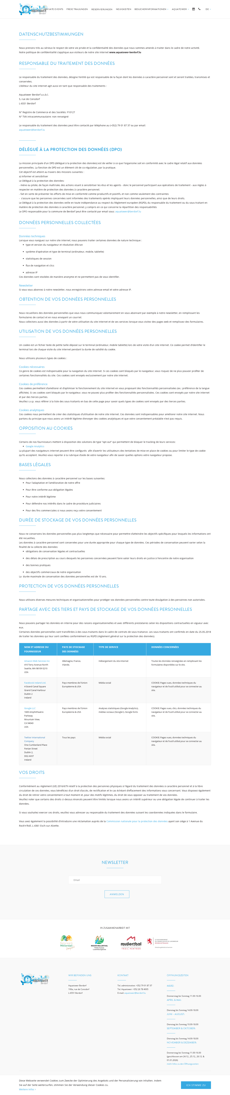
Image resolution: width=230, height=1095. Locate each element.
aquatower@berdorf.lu (32, 129)
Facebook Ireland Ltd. (35, 682)
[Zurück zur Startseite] (33, 9)
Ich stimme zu (196, 1085)
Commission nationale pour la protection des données (137, 821)
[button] (208, 13)
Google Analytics (35, 446)
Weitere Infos (26, 1089)
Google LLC (30, 708)
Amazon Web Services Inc (37, 660)
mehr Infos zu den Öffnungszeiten (183, 1063)
